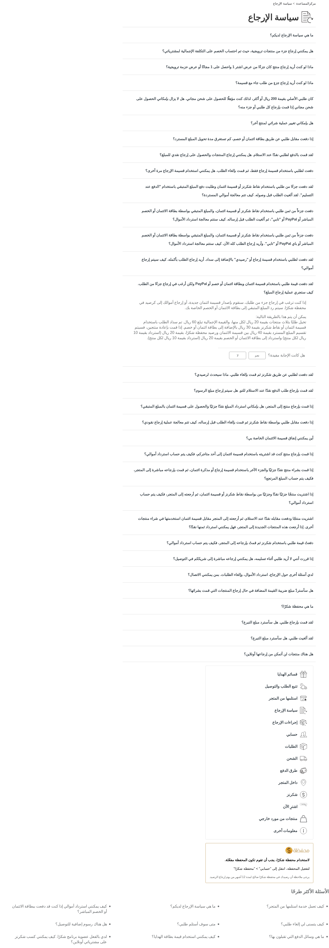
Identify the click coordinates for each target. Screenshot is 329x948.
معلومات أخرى (285, 831)
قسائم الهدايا (287, 674)
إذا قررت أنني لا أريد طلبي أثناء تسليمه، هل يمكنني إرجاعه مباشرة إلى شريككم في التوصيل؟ (243, 559)
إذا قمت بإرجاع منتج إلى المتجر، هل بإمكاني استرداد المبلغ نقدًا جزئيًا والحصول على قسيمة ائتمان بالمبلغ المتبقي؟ (227, 406)
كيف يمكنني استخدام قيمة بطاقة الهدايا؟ (184, 937)
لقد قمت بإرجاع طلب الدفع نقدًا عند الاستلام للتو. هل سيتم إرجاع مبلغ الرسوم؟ (253, 390)
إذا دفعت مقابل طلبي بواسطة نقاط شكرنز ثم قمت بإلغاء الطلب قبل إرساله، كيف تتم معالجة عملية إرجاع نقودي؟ (227, 422)
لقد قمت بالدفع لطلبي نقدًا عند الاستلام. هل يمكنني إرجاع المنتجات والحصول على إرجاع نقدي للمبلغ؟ (236, 155)
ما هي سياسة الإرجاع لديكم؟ (291, 35)
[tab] (219, 35)
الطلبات (291, 746)
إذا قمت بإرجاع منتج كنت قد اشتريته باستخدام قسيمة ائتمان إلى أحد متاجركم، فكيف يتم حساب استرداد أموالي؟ (228, 454)
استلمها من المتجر (283, 698)
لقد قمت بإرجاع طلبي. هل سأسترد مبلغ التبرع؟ (277, 622)
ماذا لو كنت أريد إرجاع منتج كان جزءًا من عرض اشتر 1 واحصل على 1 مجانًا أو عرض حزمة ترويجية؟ (239, 67)
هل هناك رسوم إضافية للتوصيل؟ (81, 924)
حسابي (291, 734)
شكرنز (292, 794)
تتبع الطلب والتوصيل (281, 686)
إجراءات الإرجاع (284, 722)
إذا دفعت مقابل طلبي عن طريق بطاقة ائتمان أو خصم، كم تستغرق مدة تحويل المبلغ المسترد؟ (243, 139)
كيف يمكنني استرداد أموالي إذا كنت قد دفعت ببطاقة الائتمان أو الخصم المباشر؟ (59, 909)
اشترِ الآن (290, 807)
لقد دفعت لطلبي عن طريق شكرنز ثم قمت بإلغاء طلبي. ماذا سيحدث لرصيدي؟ (254, 374)
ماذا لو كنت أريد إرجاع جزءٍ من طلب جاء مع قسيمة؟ (274, 83)
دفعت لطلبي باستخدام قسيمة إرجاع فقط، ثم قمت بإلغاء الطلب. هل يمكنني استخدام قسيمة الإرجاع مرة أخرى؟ (229, 171)
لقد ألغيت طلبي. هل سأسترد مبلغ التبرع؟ (282, 638)
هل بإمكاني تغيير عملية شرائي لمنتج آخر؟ (282, 123)
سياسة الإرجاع (282, 3)
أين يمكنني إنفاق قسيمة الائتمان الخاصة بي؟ (279, 438)
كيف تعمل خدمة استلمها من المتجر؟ (295, 906)
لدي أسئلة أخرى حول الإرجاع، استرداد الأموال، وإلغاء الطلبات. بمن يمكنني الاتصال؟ (250, 574)
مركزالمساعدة (306, 3)
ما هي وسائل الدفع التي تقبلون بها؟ (296, 937)
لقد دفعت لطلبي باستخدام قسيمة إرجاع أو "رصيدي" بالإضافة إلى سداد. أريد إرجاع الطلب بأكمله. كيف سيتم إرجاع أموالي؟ (227, 263)
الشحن (292, 758)
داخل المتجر (287, 782)
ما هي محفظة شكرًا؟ (297, 606)
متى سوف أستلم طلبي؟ (196, 924)
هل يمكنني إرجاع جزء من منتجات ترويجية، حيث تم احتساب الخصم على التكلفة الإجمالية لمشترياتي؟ (237, 51)
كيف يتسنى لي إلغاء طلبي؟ (302, 924)
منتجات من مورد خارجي (278, 819)
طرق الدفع (288, 770)
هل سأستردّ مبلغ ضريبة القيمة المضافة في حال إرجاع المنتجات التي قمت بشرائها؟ (250, 590)
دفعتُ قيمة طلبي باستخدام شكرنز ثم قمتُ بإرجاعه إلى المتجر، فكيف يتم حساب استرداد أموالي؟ (240, 543)
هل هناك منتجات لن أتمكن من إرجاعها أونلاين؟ (278, 654)
